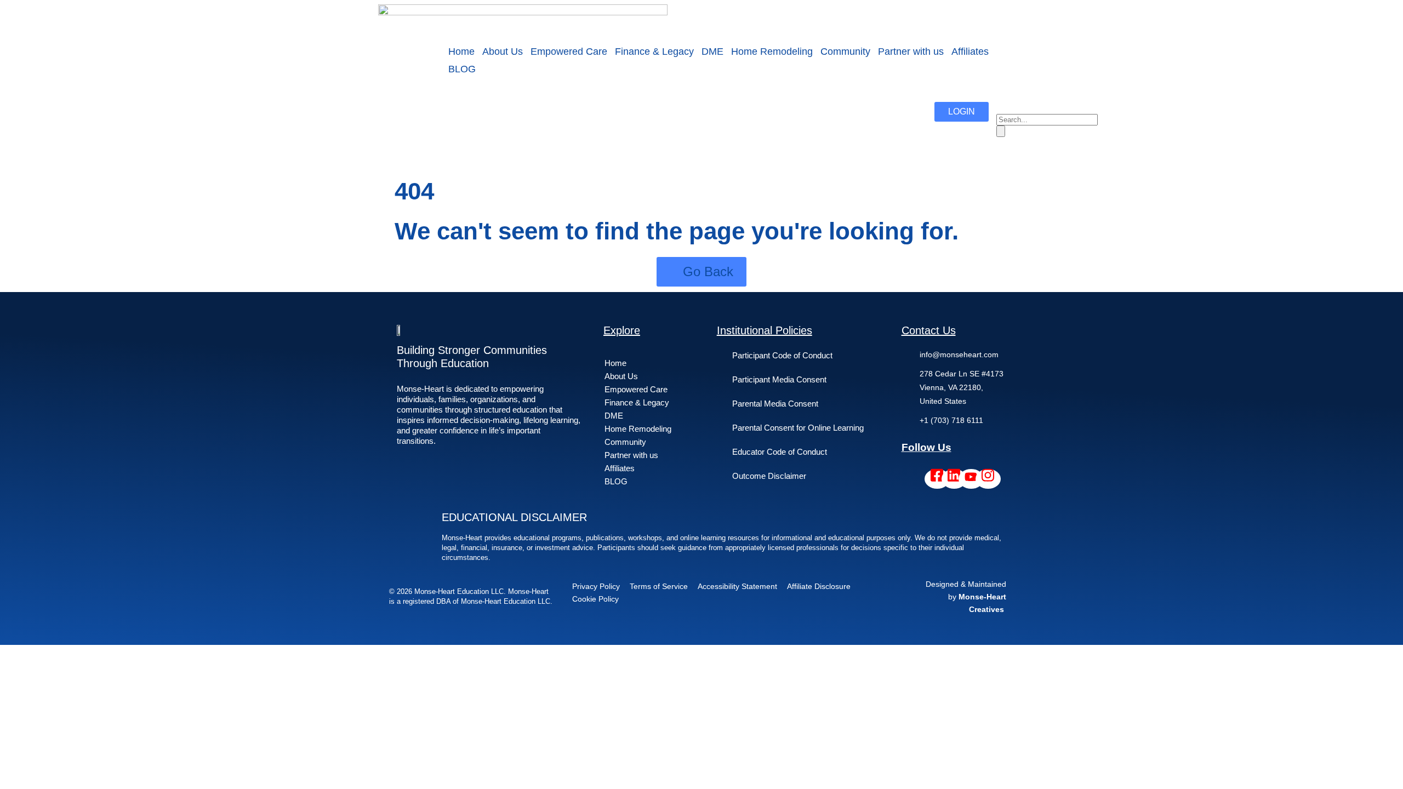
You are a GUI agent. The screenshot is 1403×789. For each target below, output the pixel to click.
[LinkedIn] (954, 479)
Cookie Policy (595, 598)
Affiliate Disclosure (819, 586)
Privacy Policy (596, 586)
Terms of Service (659, 586)
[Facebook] (937, 479)
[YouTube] (971, 479)
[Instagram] (988, 479)
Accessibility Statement (737, 586)
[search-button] (1000, 131)
